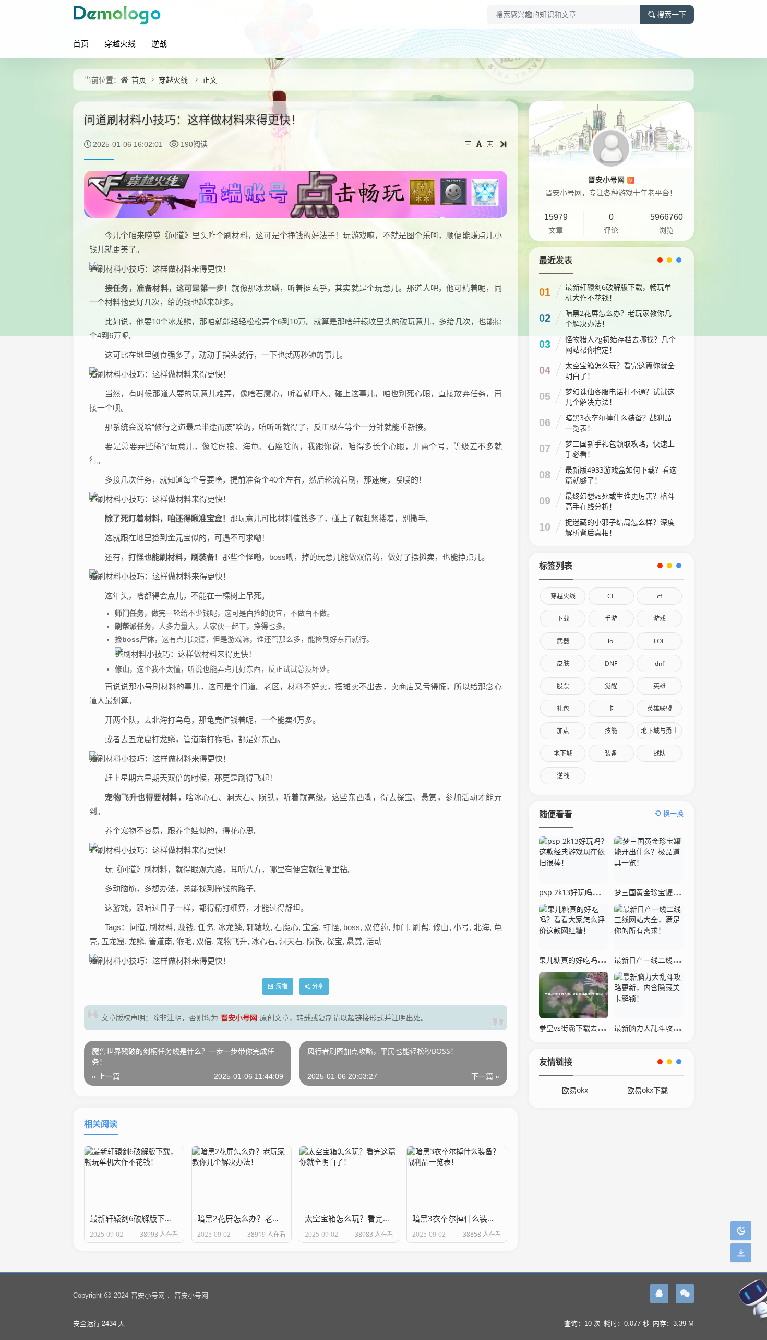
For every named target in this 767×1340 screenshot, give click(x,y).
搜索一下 (671, 14)
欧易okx (575, 1090)
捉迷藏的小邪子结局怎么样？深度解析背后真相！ (620, 527)
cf (659, 596)
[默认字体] (479, 144)
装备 (611, 753)
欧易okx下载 (647, 1090)
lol (611, 641)
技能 (611, 730)
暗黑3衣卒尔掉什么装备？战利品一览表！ (618, 423)
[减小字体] (468, 144)
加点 (563, 730)
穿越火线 (120, 43)
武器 (563, 641)
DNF (611, 663)
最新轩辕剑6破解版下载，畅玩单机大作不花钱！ (618, 292)
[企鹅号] (659, 1293)
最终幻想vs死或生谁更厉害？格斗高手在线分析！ (620, 501)
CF (611, 596)
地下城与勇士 (659, 730)
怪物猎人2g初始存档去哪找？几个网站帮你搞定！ (620, 344)
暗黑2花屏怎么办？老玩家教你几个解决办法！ (618, 318)
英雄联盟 (659, 708)
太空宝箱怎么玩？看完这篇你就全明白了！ (620, 370)
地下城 (563, 753)
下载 (563, 618)
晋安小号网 (239, 1017)
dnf (659, 663)
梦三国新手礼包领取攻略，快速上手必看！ (620, 449)
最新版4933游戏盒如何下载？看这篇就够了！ (621, 475)
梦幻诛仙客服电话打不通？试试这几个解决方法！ (620, 396)
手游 (611, 618)
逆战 (159, 43)
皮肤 (563, 663)
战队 (659, 753)
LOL (659, 641)
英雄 (659, 685)
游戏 (659, 618)
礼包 (563, 708)
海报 (281, 986)
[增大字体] (490, 144)
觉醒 (611, 685)
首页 (81, 43)
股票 (563, 685)
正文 (209, 80)
